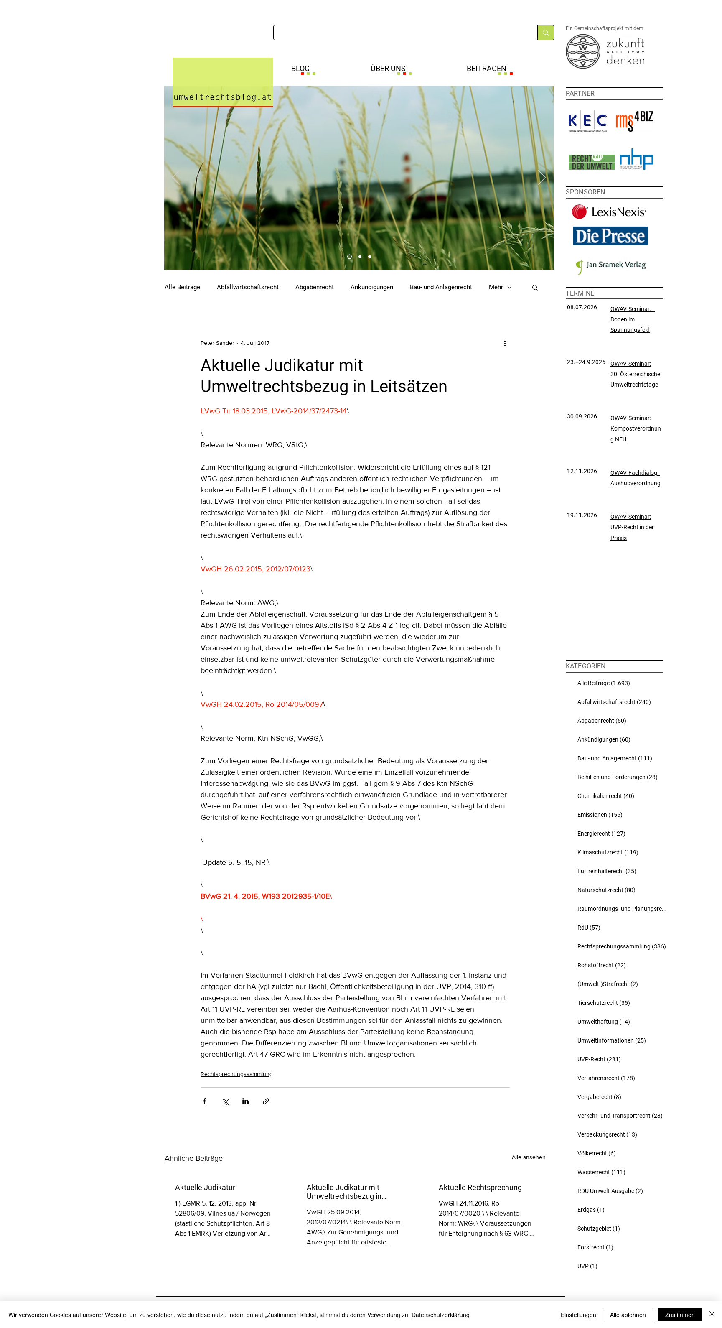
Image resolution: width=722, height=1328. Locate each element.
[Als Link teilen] (266, 1101)
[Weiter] (542, 178)
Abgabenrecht (314, 287)
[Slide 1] (349, 257)
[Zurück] (176, 178)
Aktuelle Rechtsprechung (480, 1187)
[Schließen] (712, 1314)
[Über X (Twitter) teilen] (225, 1101)
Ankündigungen (372, 287)
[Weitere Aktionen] (505, 343)
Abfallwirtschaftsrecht (248, 287)
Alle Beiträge (182, 287)
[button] (535, 287)
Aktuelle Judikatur (205, 1187)
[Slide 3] (369, 256)
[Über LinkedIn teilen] (245, 1101)
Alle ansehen (529, 1157)
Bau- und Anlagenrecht (441, 287)
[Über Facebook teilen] (204, 1101)
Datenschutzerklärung (441, 1314)
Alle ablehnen (628, 1314)
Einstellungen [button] (578, 1314)
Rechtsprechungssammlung (237, 1074)
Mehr (496, 287)
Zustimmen (680, 1314)
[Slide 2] (359, 256)
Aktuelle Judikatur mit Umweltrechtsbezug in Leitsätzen (344, 1192)
